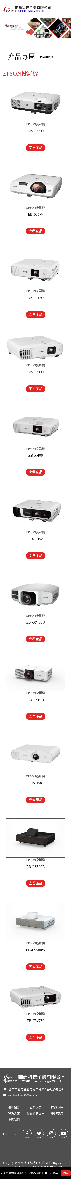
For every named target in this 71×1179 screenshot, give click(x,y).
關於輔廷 (14, 1107)
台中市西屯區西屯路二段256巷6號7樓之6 (35, 1089)
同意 (65, 1173)
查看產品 (35, 148)
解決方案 (14, 1113)
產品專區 (57, 1107)
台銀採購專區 (35, 1113)
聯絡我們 (14, 1119)
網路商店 (57, 1113)
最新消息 (35, 1107)
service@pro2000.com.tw (23, 1095)
